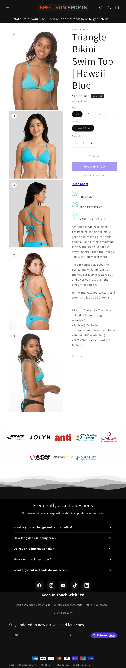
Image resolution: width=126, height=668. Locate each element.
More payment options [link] (94, 175)
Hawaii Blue (85, 128)
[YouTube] (63, 585)
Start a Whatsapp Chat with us (33, 604)
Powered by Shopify (42, 665)
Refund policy (62, 665)
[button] (7, 8)
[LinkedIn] (86, 585)
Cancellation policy (82, 665)
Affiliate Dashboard (97, 604)
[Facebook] (39, 585)
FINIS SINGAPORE (25, 665)
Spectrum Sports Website (67, 604)
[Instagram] (51, 585)
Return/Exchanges (63, 612)
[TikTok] (75, 585)
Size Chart (80, 184)
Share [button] (78, 356)
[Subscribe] (70, 635)
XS (79, 114)
